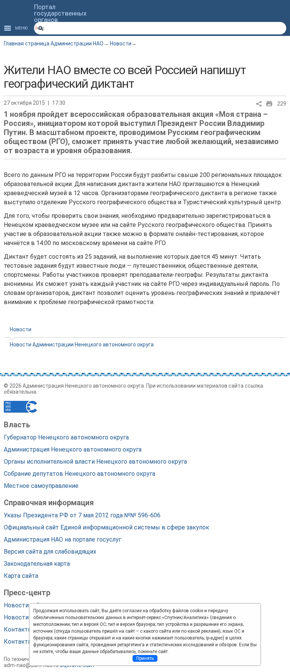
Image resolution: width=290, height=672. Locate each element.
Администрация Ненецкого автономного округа (73, 449)
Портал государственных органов (60, 13)
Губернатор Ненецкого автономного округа (66, 437)
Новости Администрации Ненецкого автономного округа (82, 344)
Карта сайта (21, 575)
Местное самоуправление (41, 485)
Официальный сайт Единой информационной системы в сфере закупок (106, 527)
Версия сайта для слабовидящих (50, 551)
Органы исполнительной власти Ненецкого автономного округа (95, 461)
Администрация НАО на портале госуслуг (62, 539)
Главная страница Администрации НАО (53, 43)
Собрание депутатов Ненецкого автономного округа (79, 473)
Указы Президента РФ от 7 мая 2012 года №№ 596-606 (82, 515)
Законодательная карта (37, 563)
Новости (120, 43)
